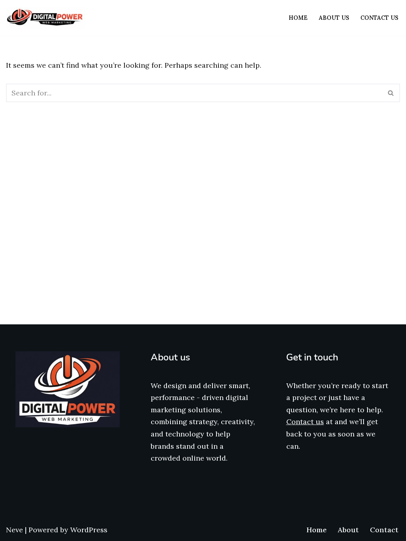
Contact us (305, 421)
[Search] (391, 93)
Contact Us (379, 17)
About (348, 529)
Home (298, 17)
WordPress (88, 529)
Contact (384, 529)
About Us (334, 17)
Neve (14, 529)
